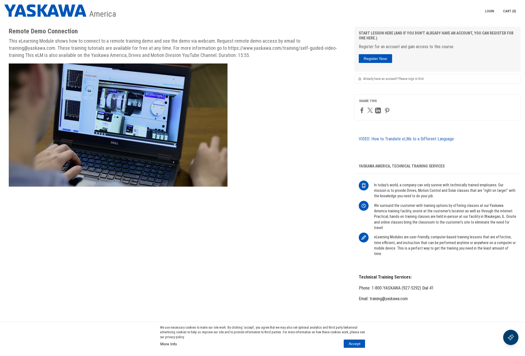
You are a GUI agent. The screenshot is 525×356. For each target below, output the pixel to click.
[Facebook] (362, 110)
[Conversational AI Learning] (510, 337)
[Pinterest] (387, 110)
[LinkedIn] (378, 110)
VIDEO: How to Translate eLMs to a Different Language (406, 138)
